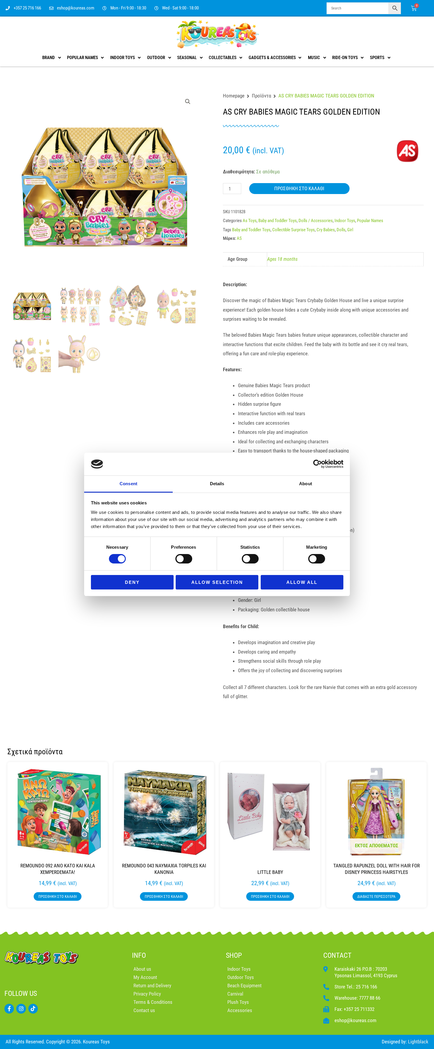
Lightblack (418, 1042)
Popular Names (370, 220)
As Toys (250, 220)
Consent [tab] (128, 483)
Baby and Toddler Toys (277, 220)
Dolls (341, 229)
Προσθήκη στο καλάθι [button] (57, 896)
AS (239, 238)
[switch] (183, 558)
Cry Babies (325, 229)
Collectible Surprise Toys (293, 229)
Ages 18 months (282, 259)
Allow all (301, 582)
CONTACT (337, 955)
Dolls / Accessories (315, 220)
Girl (350, 229)
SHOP (234, 955)
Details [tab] (217, 483)
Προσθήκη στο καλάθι (299, 188)
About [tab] (305, 483)
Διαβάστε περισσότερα (376, 896)
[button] (187, 101)
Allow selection (217, 582)
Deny (132, 582)
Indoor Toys (345, 220)
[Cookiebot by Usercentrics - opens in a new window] (317, 464)
